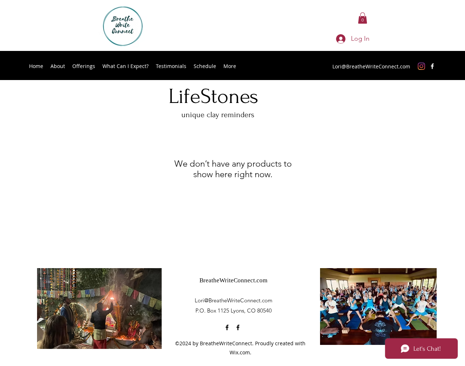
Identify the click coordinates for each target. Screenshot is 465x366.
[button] (362, 18)
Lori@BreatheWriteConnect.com (371, 66)
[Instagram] (421, 66)
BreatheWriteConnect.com (233, 280)
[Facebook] (432, 66)
